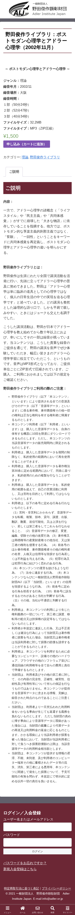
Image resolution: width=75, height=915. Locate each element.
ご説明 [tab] (14, 171)
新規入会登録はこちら (20, 869)
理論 (25, 157)
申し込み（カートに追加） (27, 144)
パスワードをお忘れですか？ (25, 863)
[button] (67, 652)
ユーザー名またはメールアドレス (28, 819)
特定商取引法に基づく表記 (21, 888)
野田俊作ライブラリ (45, 157)
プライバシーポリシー (56, 888)
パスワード (11, 835)
